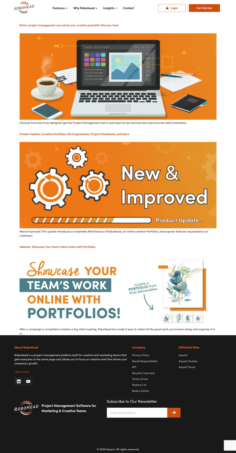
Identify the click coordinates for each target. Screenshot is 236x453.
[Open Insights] (116, 8)
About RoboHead (26, 347)
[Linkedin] (18, 381)
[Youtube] (28, 381)
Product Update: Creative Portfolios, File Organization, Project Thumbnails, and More (74, 134)
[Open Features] (67, 8)
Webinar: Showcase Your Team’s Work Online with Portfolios (57, 247)
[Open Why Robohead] (97, 8)
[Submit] (174, 413)
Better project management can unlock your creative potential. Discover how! (69, 25)
